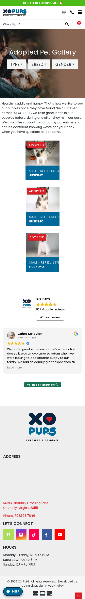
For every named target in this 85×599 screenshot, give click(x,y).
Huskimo (36, 175)
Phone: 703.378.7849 (19, 515)
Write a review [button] (50, 317)
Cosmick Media (32, 586)
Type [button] (15, 64)
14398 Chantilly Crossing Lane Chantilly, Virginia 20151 (26, 505)
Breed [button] (37, 64)
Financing (64, 13)
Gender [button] (63, 64)
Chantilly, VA (11, 24)
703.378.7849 (72, 12)
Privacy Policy (54, 586)
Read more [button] (14, 367)
